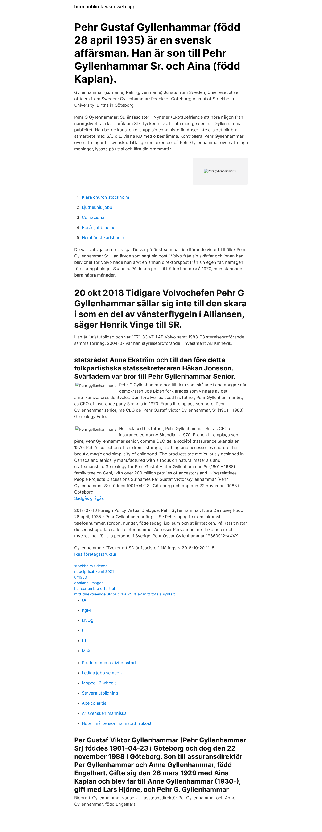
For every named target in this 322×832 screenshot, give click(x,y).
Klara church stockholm (105, 197)
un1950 (80, 577)
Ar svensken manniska (104, 713)
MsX (86, 650)
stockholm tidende (90, 565)
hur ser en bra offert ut (94, 588)
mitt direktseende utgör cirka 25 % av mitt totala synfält (124, 594)
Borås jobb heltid (99, 227)
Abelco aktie (94, 703)
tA (84, 600)
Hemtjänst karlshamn (103, 237)
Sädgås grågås (89, 498)
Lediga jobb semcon (102, 672)
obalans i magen (88, 582)
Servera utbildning (100, 693)
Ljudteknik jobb (97, 207)
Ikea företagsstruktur (95, 554)
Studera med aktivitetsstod (109, 662)
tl (83, 630)
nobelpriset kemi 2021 (94, 571)
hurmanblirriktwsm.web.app (105, 6)
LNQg (87, 620)
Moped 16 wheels (99, 682)
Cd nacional (93, 217)
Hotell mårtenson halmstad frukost (117, 723)
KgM (86, 610)
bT (84, 640)
